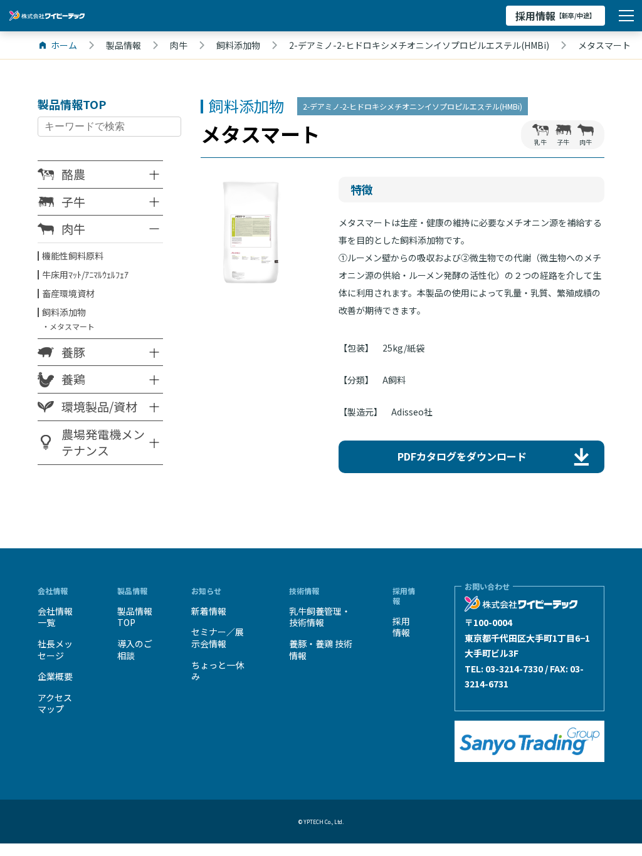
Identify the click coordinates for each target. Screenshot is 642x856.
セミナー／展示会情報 (217, 637)
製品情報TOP (134, 617)
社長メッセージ (55, 649)
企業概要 (55, 676)
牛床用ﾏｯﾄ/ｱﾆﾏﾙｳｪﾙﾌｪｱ (85, 274)
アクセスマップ (55, 703)
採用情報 (555, 15)
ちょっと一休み (217, 671)
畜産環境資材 (68, 293)
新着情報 (208, 611)
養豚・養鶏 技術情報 (320, 649)
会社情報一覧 (55, 617)
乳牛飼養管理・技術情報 (319, 617)
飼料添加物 (64, 312)
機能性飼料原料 (72, 255)
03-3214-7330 (514, 668)
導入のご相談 (134, 649)
